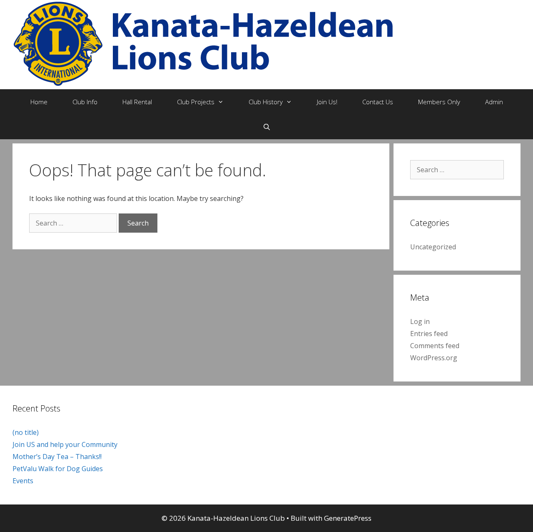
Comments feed (434, 345)
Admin (494, 102)
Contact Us (377, 102)
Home (38, 102)
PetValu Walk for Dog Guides (57, 468)
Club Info (84, 102)
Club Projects (195, 102)
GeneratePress (347, 518)
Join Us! (327, 102)
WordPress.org (433, 357)
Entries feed (429, 333)
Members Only (439, 102)
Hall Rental (137, 102)
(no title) (25, 432)
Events (22, 480)
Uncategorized (433, 246)
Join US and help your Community (64, 444)
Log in (420, 321)
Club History (266, 102)
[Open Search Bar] (266, 126)
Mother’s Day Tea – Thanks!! (57, 456)
